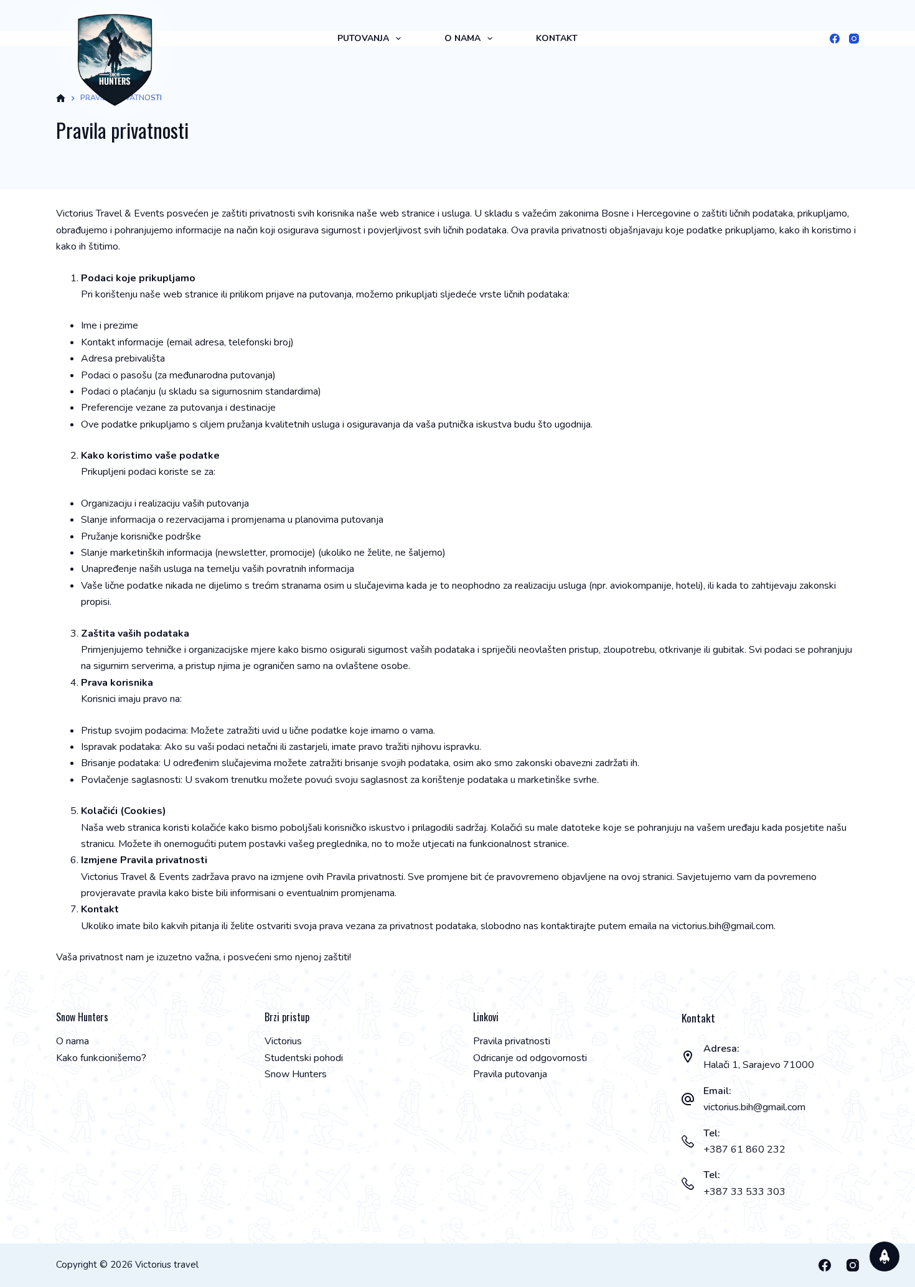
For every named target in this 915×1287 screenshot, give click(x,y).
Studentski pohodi (304, 1058)
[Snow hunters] (115, 59)
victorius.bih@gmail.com (754, 1107)
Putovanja (363, 38)
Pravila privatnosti (511, 1041)
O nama (462, 38)
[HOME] (60, 98)
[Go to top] (884, 1256)
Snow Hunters (296, 1074)
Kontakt (557, 38)
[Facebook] (835, 39)
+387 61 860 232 (744, 1149)
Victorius (283, 1041)
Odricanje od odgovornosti (530, 1058)
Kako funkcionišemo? (101, 1058)
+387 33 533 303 (744, 1192)
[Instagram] (854, 39)
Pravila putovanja (510, 1074)
